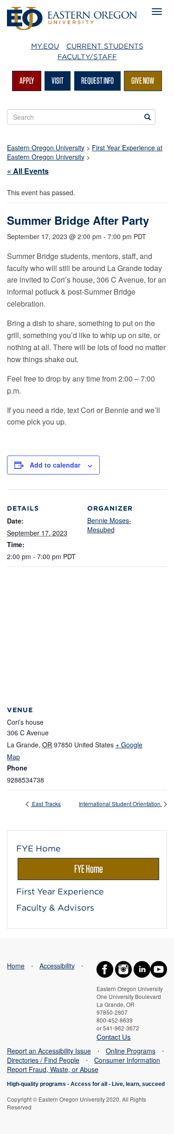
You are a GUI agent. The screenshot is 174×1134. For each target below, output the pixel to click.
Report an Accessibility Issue (49, 1050)
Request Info (97, 80)
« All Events (28, 171)
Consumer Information (127, 1060)
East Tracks (46, 803)
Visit (58, 80)
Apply (26, 80)
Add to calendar (55, 464)
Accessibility (57, 965)
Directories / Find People (43, 1060)
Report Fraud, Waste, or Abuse (52, 1069)
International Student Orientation (120, 803)
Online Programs (130, 1050)
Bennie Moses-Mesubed (109, 525)
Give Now (143, 80)
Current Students (104, 46)
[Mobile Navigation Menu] (157, 11)
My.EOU (45, 46)
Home (16, 965)
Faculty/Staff (87, 57)
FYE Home (88, 868)
